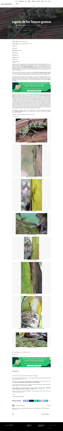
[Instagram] (50, 405)
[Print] (47, 401)
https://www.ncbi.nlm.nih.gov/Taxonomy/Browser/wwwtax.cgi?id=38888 (27, 382)
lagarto (20, 396)
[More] (49, 401)
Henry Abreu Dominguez (23, 25)
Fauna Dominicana (6, 4)
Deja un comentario (46, 414)
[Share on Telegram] (40, 401)
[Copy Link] (45, 401)
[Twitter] (11, 425)
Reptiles (23, 396)
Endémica (17, 396)
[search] (33, 6)
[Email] (42, 401)
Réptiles (31, 18)
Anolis (15, 396)
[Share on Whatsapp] (35, 401)
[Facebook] (9, 425)
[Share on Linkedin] (37, 401)
